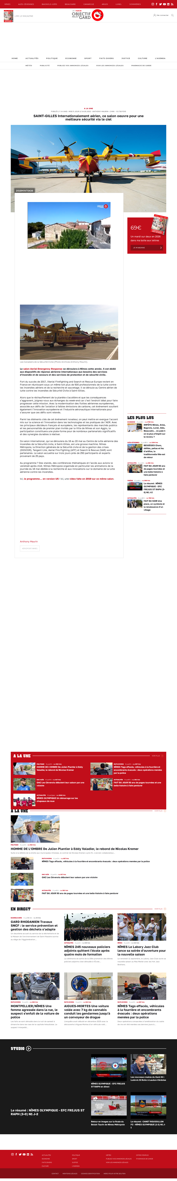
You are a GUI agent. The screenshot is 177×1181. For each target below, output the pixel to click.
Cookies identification (90, 1174)
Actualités (32, 58)
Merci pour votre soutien (114, 1174)
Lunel (119, 4)
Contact (55, 1174)
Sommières (135, 4)
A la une (88, 108)
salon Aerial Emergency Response (42, 368)
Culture (142, 58)
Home (15, 58)
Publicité (45, 65)
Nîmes (7, 4)
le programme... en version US (41, 478)
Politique (52, 58)
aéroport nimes (29, 548)
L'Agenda (160, 58)
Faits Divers (106, 58)
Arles (105, 4)
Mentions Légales (70, 1174)
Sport (88, 58)
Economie (71, 58)
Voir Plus (156, 756)
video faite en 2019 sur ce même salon (91, 478)
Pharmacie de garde (141, 65)
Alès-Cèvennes (26, 4)
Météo (29, 65)
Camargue (88, 4)
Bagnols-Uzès (49, 4)
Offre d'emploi (142, 1155)
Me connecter (163, 15)
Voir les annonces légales (110, 65)
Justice (126, 58)
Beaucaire (70, 4)
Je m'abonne (139, 248)
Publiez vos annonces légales (72, 65)
